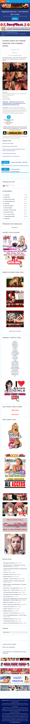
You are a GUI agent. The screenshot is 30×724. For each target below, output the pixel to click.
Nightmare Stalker (7, 610)
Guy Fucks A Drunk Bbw (8, 606)
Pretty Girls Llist (15, 365)
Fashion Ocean (15, 364)
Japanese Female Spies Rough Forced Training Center (15, 568)
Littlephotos (15, 345)
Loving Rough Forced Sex (8, 620)
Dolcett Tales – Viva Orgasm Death (11, 588)
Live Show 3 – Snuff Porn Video (10, 613)
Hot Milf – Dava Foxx (7, 608)
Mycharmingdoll (15, 363)
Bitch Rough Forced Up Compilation (11, 594)
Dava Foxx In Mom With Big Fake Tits (11, 623)
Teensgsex (15, 349)
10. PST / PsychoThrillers (8, 214)
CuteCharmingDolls (15, 368)
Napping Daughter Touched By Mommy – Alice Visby (14, 584)
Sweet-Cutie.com (15, 371)
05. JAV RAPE (6, 203)
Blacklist (15, 355)
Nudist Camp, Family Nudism (9, 647)
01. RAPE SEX (6, 195)
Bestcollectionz (15, 373)
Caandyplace (15, 347)
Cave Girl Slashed (7, 596)
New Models (15, 370)
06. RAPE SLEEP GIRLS (8, 205)
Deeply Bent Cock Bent (8, 574)
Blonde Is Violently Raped (8, 143)
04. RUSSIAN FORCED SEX (16, 55)
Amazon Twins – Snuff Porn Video (11, 590)
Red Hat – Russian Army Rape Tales (11, 604)
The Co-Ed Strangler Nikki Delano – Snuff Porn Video (14, 615)
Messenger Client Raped (12, 1)
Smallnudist (15, 358)
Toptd (15, 360)
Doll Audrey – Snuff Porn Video (10, 578)
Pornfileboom (15, 351)
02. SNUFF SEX (6, 197)
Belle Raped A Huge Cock (8, 618)
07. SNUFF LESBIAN (7, 207)
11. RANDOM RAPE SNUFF (9, 216)
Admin (15, 52)
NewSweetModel (15, 367)
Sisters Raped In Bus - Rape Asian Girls (11, 156)
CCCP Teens (15, 357)
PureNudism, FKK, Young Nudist (9, 644)
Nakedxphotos (15, 344)
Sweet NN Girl (15, 361)
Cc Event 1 (5, 572)
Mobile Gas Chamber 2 (8, 602)
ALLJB (15, 341)
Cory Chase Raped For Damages (10, 592)
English (7, 185)
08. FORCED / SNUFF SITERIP (9, 210)
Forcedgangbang (15, 352)
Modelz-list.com (15, 374)
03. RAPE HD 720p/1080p (9, 199)
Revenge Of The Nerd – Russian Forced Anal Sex (14, 580)
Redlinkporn (15, 342)
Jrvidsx (15, 348)
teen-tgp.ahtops (15, 354)
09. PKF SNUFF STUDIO (8, 212)
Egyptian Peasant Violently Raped (10, 146)
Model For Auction (7, 576)
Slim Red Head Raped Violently (9, 153)
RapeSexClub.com (6, 700)
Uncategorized (6, 218)
